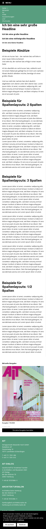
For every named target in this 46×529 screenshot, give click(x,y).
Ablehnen (22, 525)
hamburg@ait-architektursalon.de (14, 503)
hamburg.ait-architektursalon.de (14, 505)
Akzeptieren (9, 525)
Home (4, 8)
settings (21, 520)
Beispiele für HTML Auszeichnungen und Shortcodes (8, 15)
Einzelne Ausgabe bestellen (23, 430)
